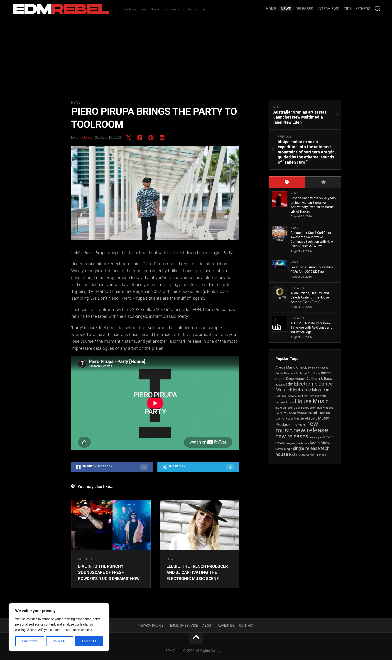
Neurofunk (299, 425)
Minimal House (284, 418)
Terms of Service (183, 626)
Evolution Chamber (286, 396)
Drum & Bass (321, 378)
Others (363, 8)
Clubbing (301, 373)
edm (289, 384)
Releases (304, 8)
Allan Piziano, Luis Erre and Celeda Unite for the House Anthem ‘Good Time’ (310, 297)
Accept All (88, 641)
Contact (246, 626)
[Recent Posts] (287, 182)
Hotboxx (280, 402)
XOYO (305, 454)
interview (319, 407)
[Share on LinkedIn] (161, 137)
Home (271, 8)
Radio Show (320, 443)
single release (306, 448)
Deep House (295, 379)
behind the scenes (318, 367)
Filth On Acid (317, 396)
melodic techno (319, 413)
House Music (311, 401)
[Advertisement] (196, 52)
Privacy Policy (151, 626)
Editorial (280, 384)
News (286, 8)
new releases (291, 436)
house (290, 402)
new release (310, 430)
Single (288, 449)
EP (327, 390)
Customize (30, 641)
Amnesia (301, 367)
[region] (59, 627)
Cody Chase (313, 373)
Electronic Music (307, 390)
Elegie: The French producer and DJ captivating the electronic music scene (197, 572)
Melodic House (295, 413)
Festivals (303, 396)
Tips (348, 8)
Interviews (328, 8)
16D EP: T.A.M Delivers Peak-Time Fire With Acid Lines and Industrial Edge (311, 327)
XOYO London (318, 455)
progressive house (297, 443)
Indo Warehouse (302, 407)
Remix (279, 449)
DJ (308, 378)
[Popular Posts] (323, 182)
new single (315, 437)
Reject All (59, 641)
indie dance (283, 407)
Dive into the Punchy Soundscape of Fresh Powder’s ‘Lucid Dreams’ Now (109, 572)
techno (295, 454)
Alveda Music (285, 367)
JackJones (84, 138)
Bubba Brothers (285, 373)
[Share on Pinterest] (150, 137)
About (207, 626)
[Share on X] (128, 137)
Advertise (226, 626)
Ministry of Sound (305, 418)
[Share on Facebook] (139, 137)
